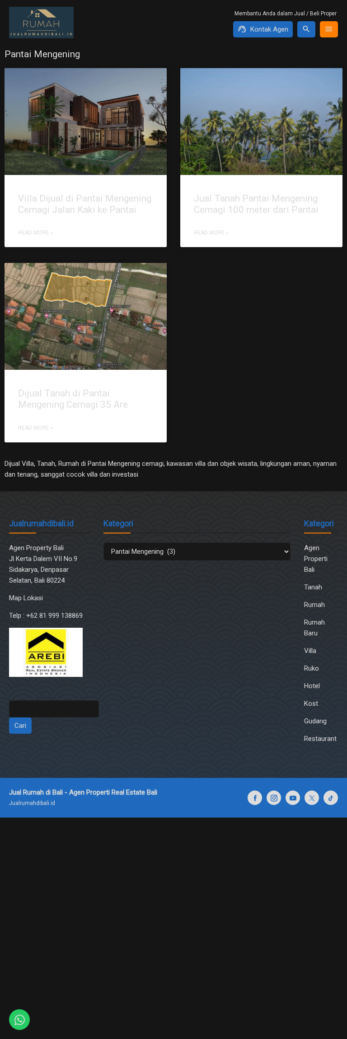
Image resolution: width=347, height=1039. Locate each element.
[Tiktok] (331, 798)
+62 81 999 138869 (55, 615)
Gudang (315, 721)
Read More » (35, 233)
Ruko (311, 668)
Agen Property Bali (36, 548)
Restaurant (320, 739)
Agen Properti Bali (316, 559)
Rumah (314, 605)
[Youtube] (293, 798)
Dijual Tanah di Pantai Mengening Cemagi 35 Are (73, 399)
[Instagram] (274, 798)
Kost (311, 703)
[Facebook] (255, 798)
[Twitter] (312, 798)
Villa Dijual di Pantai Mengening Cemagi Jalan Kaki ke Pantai (84, 204)
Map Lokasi (27, 598)
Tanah (313, 587)
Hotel (312, 686)
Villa (310, 651)
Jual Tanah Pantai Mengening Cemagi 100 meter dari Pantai (256, 204)
